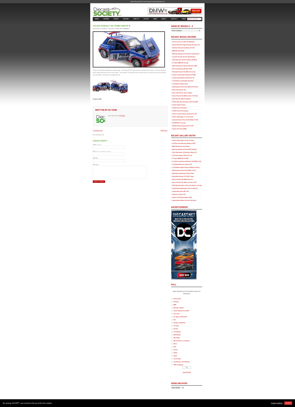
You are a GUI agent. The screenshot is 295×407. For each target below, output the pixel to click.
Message (96, 164)
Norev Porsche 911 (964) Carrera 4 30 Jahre (185, 95)
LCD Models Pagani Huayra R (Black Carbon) (185, 167)
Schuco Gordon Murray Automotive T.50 (184, 114)
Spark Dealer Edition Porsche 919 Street (184, 200)
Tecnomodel (177, 358)
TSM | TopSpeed (178, 364)
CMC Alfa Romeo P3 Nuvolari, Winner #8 (184, 152)
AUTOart (176, 301)
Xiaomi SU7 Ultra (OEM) (179, 129)
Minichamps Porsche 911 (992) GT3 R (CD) (185, 86)
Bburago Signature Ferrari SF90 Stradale (184, 149)
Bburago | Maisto (178, 307)
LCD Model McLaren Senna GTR (182, 164)
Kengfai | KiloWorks (179, 322)
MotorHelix (176, 337)
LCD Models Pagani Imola (180, 83)
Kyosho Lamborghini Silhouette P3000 (184, 74)
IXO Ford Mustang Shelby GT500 (182, 68)
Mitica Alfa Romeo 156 (179, 89)
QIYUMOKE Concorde (179, 123)
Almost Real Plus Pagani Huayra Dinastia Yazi (186, 44)
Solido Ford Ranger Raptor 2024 (182, 197)
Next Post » (164, 130)
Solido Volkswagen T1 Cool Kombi (182, 117)
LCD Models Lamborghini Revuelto (183, 80)
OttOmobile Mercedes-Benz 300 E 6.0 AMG (185, 102)
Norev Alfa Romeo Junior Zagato (182, 92)
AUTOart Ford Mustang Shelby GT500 (183, 143)
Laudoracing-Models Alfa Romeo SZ (183, 77)
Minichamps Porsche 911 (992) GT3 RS (184, 170)
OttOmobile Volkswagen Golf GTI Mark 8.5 (185, 188)
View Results (187, 372)
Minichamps (177, 334)
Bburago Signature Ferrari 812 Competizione (185, 53)
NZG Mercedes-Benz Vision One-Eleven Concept (187, 185)
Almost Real (177, 298)
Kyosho (175, 328)
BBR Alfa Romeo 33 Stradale (181, 146)
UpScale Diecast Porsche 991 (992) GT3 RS (185, 120)
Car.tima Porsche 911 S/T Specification (183, 56)
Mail (102, 151)
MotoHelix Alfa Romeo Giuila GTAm (183, 173)
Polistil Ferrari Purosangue (180, 111)
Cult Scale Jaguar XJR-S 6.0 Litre (182, 155)
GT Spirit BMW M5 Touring (180, 62)
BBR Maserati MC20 (178, 50)
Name (97, 144)
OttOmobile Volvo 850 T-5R (180, 191)
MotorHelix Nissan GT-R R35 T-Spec (183, 176)
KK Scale (176, 325)
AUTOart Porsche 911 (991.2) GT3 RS (183, 47)
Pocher (175, 349)
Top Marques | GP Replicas (181, 361)
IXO (174, 319)
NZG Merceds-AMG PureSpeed (181, 98)
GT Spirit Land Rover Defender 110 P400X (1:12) (186, 161)
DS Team (116, 28)
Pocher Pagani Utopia (178, 105)
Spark (175, 355)
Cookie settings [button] (277, 403)
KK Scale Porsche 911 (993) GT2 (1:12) (183, 71)
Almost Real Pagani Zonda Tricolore (183, 140)
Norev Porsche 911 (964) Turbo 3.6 (182, 179)
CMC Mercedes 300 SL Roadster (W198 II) (184, 59)
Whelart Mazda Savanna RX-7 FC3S (182, 126)
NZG (174, 346)
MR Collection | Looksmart (181, 340)
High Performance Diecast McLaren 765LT (185, 65)
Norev (175, 343)
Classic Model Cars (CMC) (181, 310)
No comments (124, 28)
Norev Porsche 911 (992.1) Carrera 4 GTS (184, 182)
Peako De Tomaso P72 (179, 194)
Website (95, 158)
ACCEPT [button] (288, 403)
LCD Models (177, 331)
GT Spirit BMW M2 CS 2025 (180, 158)
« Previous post (97, 130)
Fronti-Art (176, 313)
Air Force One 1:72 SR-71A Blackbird (183, 41)
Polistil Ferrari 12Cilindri (179, 108)
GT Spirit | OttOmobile (180, 316)
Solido (175, 352)
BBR (174, 304)
